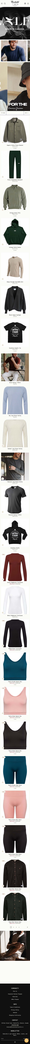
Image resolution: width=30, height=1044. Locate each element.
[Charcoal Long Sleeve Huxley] (15, 466)
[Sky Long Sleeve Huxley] (15, 400)
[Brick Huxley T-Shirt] (15, 367)
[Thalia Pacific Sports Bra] (15, 666)
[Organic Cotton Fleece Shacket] (15, 130)
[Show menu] (1, 3)
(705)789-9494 (15, 1025)
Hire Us (15, 991)
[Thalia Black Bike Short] (15, 839)
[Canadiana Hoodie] (15, 533)
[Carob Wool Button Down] (15, 873)
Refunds (15, 1012)
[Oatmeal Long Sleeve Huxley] (15, 433)
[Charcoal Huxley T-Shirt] (15, 499)
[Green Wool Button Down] (15, 907)
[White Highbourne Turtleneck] (15, 600)
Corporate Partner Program (15, 994)
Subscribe (15, 996)
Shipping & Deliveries (15, 1015)
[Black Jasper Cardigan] (15, 300)
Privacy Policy (15, 1009)
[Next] (24, 927)
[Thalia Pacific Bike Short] (15, 770)
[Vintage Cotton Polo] (15, 197)
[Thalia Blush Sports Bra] (15, 701)
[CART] (28, 3)
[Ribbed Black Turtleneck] (15, 633)
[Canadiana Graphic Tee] (15, 333)
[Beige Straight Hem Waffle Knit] (15, 266)
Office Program (15, 999)
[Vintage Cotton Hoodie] (15, 232)
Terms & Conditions (15, 1007)
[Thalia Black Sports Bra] (15, 735)
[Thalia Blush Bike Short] (15, 804)
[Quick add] (2, 142)
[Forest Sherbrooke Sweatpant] (15, 164)
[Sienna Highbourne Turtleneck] (15, 567)
